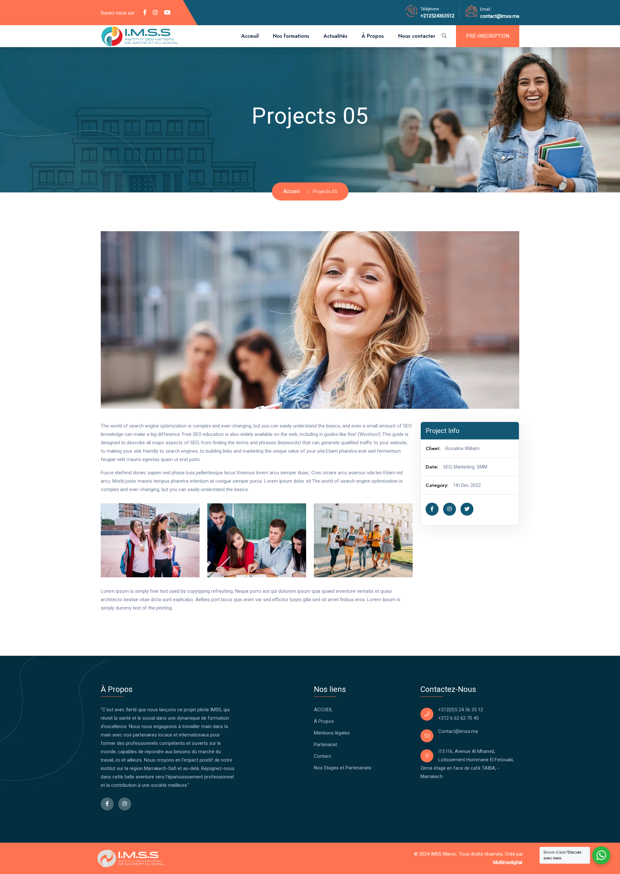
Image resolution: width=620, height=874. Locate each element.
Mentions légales (332, 733)
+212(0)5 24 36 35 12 (460, 710)
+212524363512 (437, 16)
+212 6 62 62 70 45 (458, 718)
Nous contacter (416, 36)
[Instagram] (155, 12)
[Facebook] (145, 12)
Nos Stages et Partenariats (342, 768)
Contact (322, 756)
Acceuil (250, 36)
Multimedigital (507, 862)
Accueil (291, 191)
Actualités (335, 36)
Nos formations (291, 36)
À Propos (373, 36)
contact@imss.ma (499, 16)
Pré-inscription (487, 36)
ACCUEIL (323, 710)
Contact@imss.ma (458, 731)
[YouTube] (167, 12)
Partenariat (325, 744)
